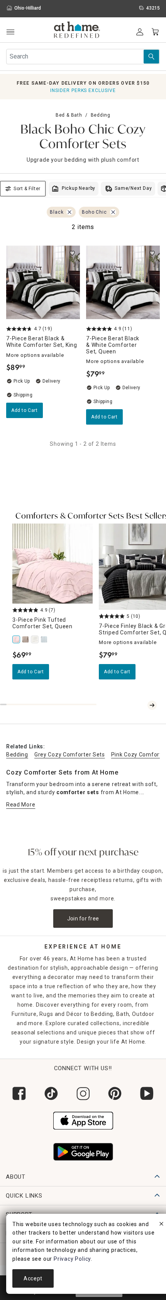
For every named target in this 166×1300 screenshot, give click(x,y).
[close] (161, 1225)
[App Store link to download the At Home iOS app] (83, 1120)
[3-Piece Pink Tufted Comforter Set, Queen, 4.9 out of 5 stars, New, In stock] (52, 564)
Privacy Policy (72, 1259)
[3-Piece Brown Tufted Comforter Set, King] (26, 639)
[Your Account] (139, 32)
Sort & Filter (27, 188)
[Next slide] (152, 705)
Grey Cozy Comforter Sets (69, 754)
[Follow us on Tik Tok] (51, 1093)
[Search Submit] (151, 57)
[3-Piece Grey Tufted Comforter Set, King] (44, 639)
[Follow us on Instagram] (83, 1093)
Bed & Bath (69, 115)
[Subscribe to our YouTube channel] (147, 1093)
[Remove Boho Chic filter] (113, 212)
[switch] (72, 253)
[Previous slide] (142, 705)
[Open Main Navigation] (10, 32)
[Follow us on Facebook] (19, 1093)
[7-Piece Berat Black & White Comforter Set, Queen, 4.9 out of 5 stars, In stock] (123, 282)
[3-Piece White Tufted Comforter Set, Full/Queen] (35, 639)
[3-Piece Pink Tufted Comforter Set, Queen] (17, 639)
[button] (77, 31)
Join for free (83, 918)
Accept (33, 1278)
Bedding (101, 115)
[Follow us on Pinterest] (115, 1093)
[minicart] (155, 32)
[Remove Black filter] (69, 212)
